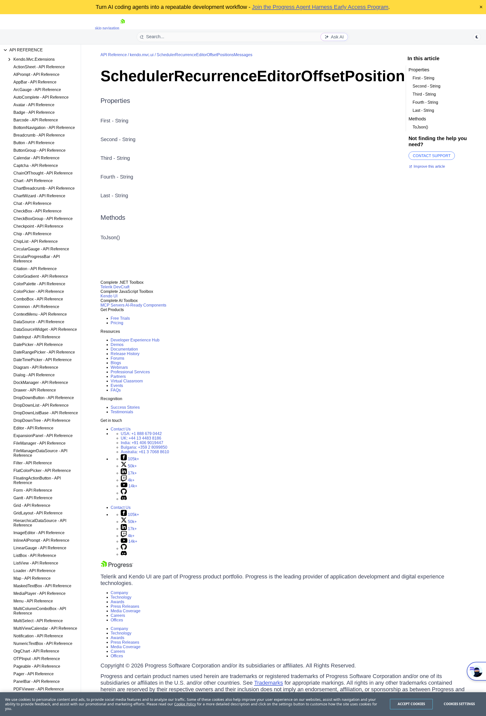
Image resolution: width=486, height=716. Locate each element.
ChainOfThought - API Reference (43, 173)
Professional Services (130, 372)
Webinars (119, 367)
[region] (243, 704)
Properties (115, 100)
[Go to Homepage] (122, 28)
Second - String (117, 139)
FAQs (116, 390)
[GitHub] (124, 493)
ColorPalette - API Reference (39, 284)
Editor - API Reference (33, 428)
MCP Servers (112, 305)
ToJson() (110, 237)
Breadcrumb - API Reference (39, 135)
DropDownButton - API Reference (43, 398)
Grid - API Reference (31, 505)
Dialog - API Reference (34, 375)
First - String (114, 120)
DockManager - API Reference (40, 382)
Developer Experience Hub (135, 340)
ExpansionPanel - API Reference (43, 435)
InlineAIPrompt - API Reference (41, 540)
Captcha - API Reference (35, 165)
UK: (141, 438)
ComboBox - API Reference (38, 299)
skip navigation (107, 28)
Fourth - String (116, 177)
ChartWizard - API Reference (39, 196)
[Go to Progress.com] (116, 567)
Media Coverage (125, 611)
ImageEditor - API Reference (39, 533)
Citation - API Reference (35, 269)
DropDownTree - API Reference (41, 420)
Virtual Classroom (127, 381)
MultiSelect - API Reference (38, 621)
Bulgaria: (144, 447)
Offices (117, 620)
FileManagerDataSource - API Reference (40, 453)
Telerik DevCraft (114, 287)
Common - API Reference (36, 307)
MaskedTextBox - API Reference (42, 586)
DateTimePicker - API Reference (42, 360)
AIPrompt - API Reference (36, 74)
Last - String (114, 195)
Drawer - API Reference (34, 390)
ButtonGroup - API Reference (39, 150)
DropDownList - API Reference (41, 405)
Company (119, 593)
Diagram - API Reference (35, 367)
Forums (117, 358)
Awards (117, 602)
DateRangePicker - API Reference (44, 352)
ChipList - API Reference (35, 241)
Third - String (115, 158)
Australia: (145, 452)
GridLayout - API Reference (38, 513)
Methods (112, 217)
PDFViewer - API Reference (38, 689)
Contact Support (432, 156)
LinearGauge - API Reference (39, 548)
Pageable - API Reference (36, 666)
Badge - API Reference (34, 112)
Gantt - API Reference (32, 498)
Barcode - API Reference (35, 120)
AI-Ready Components (145, 305)
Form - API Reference (32, 490)
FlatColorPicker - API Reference (42, 470)
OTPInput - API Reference (36, 659)
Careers (118, 615)
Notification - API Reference (38, 636)
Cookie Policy (185, 704)
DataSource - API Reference (38, 322)
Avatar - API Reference (33, 105)
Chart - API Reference (33, 181)
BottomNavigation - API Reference (44, 127)
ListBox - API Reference (34, 555)
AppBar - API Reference (34, 82)
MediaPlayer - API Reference (39, 593)
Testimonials (122, 412)
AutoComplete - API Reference (41, 97)
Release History (125, 354)
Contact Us (121, 429)
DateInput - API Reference (36, 337)
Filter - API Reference (32, 463)
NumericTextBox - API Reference (42, 643)
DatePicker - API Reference (38, 344)
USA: (141, 433)
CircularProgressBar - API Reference (36, 258)
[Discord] (124, 499)
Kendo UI (108, 296)
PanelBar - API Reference (36, 681)
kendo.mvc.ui (142, 55)
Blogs (116, 363)
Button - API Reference (33, 143)
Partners (118, 376)
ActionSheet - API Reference (39, 67)
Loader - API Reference (34, 571)
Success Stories (125, 407)
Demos (117, 344)
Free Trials (120, 318)
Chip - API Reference (32, 234)
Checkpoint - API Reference (38, 226)
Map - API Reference (32, 578)
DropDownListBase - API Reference (45, 413)
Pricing (117, 323)
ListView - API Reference (35, 563)
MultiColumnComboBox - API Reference (39, 610)
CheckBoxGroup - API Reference (43, 218)
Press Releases (125, 606)
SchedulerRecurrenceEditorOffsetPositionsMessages (204, 55)
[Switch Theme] (477, 37)
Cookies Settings (459, 704)
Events (117, 385)
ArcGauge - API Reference (37, 90)
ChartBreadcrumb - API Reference (44, 188)
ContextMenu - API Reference (40, 314)
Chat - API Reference (32, 203)
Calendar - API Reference (36, 158)
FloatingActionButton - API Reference (37, 480)
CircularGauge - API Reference (41, 249)
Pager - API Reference (33, 674)
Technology (121, 597)
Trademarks (268, 683)
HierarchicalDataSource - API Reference (39, 522)
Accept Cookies (411, 704)
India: (142, 443)
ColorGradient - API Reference (40, 276)
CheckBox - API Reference (37, 211)
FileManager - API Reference (39, 443)
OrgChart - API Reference (36, 651)
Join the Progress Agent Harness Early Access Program (320, 7)
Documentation (124, 349)
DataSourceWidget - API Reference (45, 329)
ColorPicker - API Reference (38, 291)
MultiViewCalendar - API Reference (45, 628)
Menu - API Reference (33, 601)
